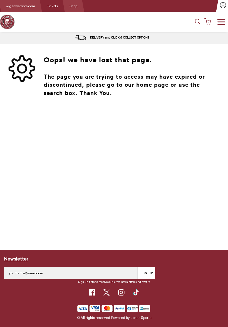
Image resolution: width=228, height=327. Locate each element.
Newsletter (16, 259)
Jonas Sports (141, 317)
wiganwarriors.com (20, 6)
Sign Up (146, 273)
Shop (73, 6)
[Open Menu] (221, 21)
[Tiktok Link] (136, 292)
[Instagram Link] (121, 292)
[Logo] (7, 21)
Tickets (52, 6)
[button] (197, 21)
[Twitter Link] (106, 292)
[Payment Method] (101, 308)
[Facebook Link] (92, 292)
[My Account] (223, 6)
